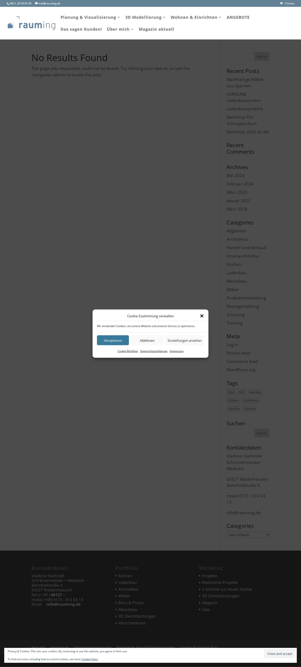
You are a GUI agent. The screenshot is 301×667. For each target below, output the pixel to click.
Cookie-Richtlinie (128, 351)
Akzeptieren (113, 340)
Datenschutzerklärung (153, 351)
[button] (202, 316)
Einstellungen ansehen (185, 340)
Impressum (177, 351)
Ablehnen (147, 340)
